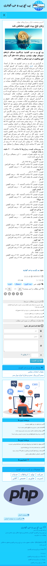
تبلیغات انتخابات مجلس (36, 372)
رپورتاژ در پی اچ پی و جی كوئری (36, 559)
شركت (40, 474)
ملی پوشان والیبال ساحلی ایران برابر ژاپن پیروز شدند (29, 431)
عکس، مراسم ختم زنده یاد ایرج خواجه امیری (32, 447)
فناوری (31, 478)
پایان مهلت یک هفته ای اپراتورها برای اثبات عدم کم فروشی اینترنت (26, 444)
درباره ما (43, 553)
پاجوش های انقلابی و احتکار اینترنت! (33, 317)
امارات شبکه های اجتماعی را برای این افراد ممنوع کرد (29, 310)
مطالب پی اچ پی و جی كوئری (38, 562)
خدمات (15, 474)
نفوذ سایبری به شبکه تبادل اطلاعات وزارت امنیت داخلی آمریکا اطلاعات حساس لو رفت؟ (25, 306)
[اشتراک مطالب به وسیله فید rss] (5, 294)
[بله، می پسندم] (20, 289)
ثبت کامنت (36, 361)
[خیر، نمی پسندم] (9, 289)
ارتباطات (24, 474)
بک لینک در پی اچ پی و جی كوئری (36, 556)
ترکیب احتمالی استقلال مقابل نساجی (34, 454)
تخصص (23, 478)
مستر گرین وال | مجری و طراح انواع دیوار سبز (28, 375)
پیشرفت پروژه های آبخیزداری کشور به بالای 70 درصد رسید (28, 450)
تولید (32, 474)
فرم (31, 66)
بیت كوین (28, 284)
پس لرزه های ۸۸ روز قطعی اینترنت (34, 313)
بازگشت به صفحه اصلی (13, 519)
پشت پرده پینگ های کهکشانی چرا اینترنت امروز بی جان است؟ (27, 434)
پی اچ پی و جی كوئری (17, 5)
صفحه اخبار (22, 515)
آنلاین (15, 478)
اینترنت (40, 478)
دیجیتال (18, 284)
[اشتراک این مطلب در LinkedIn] (9, 294)
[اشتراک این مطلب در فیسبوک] (17, 294)
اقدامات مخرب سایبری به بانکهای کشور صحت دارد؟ (30, 427)
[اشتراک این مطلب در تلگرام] (21, 294)
